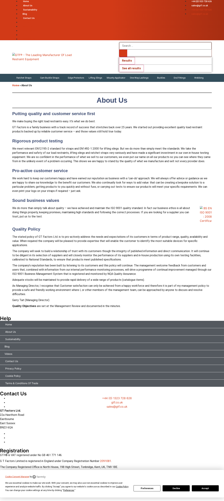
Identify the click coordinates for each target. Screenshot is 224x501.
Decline (176, 488)
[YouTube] (115, 442)
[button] (26, 78)
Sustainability (30, 10)
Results (127, 60)
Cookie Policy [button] (122, 486)
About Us (27, 5)
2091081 (105, 461)
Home (26, 1)
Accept (205, 488)
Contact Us (29, 18)
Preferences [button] (68, 490)
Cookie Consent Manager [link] (17, 476)
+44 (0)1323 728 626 (201, 1)
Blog (25, 14)
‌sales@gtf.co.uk (199, 5)
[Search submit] (123, 53)
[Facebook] (115, 433)
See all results (131, 68)
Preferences (147, 488)
